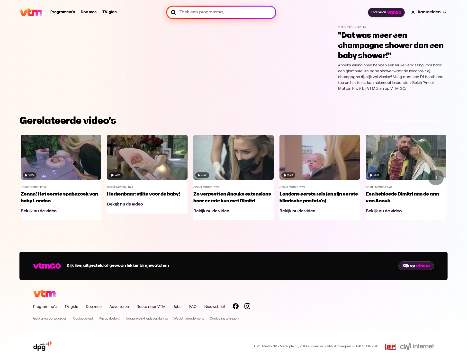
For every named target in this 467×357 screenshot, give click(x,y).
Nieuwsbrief (214, 307)
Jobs (177, 307)
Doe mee (89, 12)
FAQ (193, 307)
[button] (429, 12)
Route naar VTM (151, 307)
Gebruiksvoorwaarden (50, 319)
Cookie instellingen (224, 319)
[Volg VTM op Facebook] (236, 307)
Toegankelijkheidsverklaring (146, 319)
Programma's (62, 12)
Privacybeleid (109, 319)
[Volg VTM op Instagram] (247, 307)
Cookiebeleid (83, 319)
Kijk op (409, 266)
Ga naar (378, 12)
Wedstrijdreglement (188, 319)
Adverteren (119, 307)
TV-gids (109, 12)
